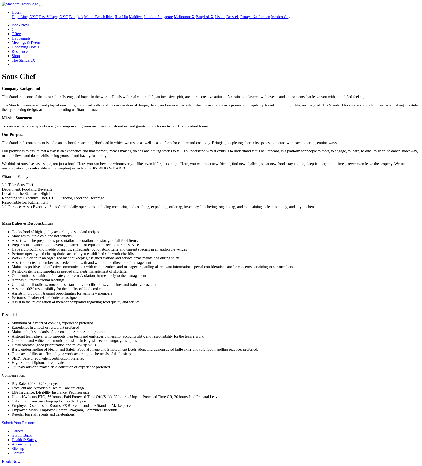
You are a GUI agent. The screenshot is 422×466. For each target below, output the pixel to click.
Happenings (21, 38)
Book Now (20, 25)
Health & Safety (24, 440)
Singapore (165, 17)
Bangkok (76, 17)
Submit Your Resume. (19, 423)
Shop (16, 56)
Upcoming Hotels (25, 47)
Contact (18, 453)
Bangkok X (205, 17)
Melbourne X (184, 17)
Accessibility (22, 444)
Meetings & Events (26, 43)
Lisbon (220, 17)
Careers (17, 431)
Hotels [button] (17, 12)
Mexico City (280, 17)
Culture (17, 29)
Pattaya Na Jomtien (255, 17)
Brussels (232, 17)
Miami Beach (95, 17)
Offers (16, 34)
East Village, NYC (53, 17)
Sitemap (18, 448)
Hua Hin (121, 17)
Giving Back (22, 435)
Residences (20, 51)
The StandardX (23, 60)
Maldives (136, 17)
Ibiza (110, 17)
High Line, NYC (25, 17)
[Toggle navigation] (41, 5)
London (150, 17)
